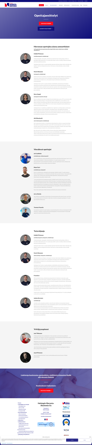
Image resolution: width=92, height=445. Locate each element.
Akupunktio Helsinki (22, 409)
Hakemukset (61, 5)
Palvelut (46, 5)
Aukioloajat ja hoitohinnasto (23, 434)
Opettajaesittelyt (22, 418)
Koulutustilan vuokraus (75, 5)
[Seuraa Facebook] (45, 419)
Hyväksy (72, 440)
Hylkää (84, 440)
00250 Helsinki (46, 409)
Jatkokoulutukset (66, 5)
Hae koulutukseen (45, 390)
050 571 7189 (46, 412)
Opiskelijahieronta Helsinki (23, 404)
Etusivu (19, 402)
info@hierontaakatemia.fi (46, 413)
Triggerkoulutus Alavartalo (23, 423)
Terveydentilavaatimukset (23, 417)
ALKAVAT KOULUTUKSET (45, 28)
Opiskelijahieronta (22, 406)
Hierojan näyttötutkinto (23, 415)
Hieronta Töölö (21, 407)
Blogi (81, 5)
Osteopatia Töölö (22, 410)
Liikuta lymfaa (21, 426)
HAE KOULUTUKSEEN (46, 23)
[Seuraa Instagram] (47, 419)
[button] (90, 437)
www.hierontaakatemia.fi (46, 416)
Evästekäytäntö (3, 443)
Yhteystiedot (85, 5)
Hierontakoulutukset (53, 5)
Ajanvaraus (41, 5)
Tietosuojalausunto (9, 443)
